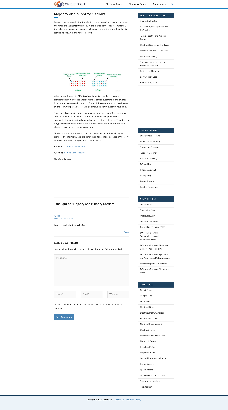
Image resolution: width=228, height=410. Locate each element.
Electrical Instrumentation (152, 313)
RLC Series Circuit (148, 170)
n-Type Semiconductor (75, 146)
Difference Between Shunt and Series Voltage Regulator (154, 247)
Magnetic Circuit (147, 352)
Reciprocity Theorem (149, 71)
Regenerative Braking (150, 141)
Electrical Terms (114, 4)
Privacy (138, 399)
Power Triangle (147, 181)
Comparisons (159, 4)
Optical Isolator (147, 216)
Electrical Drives (147, 307)
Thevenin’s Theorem (149, 147)
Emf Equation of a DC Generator (154, 50)
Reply (126, 232)
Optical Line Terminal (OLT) (152, 227)
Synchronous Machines (150, 381)
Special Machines (147, 369)
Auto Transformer (148, 153)
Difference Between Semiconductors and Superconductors (149, 236)
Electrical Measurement (151, 324)
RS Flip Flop (145, 175)
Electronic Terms (137, 4)
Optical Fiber (146, 204)
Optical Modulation (149, 221)
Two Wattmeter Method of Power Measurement (152, 64)
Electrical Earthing (148, 56)
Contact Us (119, 399)
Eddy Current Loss (148, 77)
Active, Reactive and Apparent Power (153, 38)
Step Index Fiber (147, 210)
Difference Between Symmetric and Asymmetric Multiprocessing (155, 256)
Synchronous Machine (150, 135)
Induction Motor (147, 347)
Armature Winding (148, 158)
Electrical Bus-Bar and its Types (154, 45)
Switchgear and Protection (152, 375)
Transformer (146, 387)
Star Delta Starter (148, 21)
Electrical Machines (149, 318)
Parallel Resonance (149, 187)
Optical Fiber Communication (153, 358)
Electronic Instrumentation (152, 335)
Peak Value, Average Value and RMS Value (154, 28)
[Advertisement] (91, 52)
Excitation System (148, 82)
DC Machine (145, 164)
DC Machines (146, 301)
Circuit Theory (146, 290)
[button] (172, 4)
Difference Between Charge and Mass (154, 271)
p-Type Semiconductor (75, 152)
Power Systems (147, 364)
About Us (130, 399)
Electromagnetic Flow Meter (153, 263)
